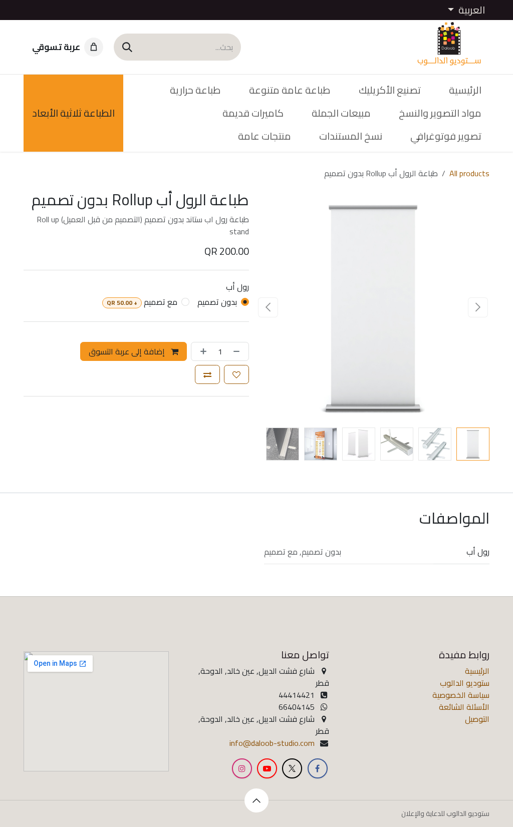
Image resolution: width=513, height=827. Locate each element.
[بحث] (127, 47)
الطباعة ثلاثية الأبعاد (73, 113)
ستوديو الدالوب (464, 682)
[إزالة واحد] (238, 351)
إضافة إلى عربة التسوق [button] (128, 351)
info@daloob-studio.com (272, 742)
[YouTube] (267, 768)
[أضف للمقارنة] (207, 374)
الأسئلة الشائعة (464, 706)
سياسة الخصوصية (460, 694)
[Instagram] (242, 768)
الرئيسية (477, 670)
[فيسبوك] (318, 768)
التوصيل (477, 718)
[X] (292, 768)
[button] (478, 307)
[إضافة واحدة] (201, 351)
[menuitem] (465, 90)
